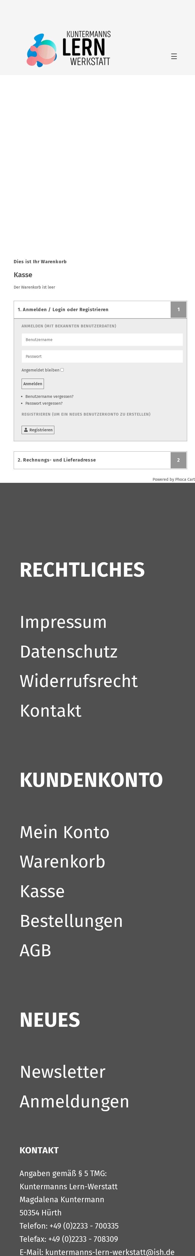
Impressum (63, 621)
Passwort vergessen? (43, 403)
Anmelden (32, 383)
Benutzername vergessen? (49, 396)
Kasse (42, 891)
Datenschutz (69, 651)
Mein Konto (65, 832)
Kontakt (51, 710)
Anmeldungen (75, 1101)
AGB (35, 950)
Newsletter (63, 1071)
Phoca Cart (185, 479)
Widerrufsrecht (79, 681)
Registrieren (40, 430)
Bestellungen (71, 920)
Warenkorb (63, 861)
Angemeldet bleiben (40, 370)
